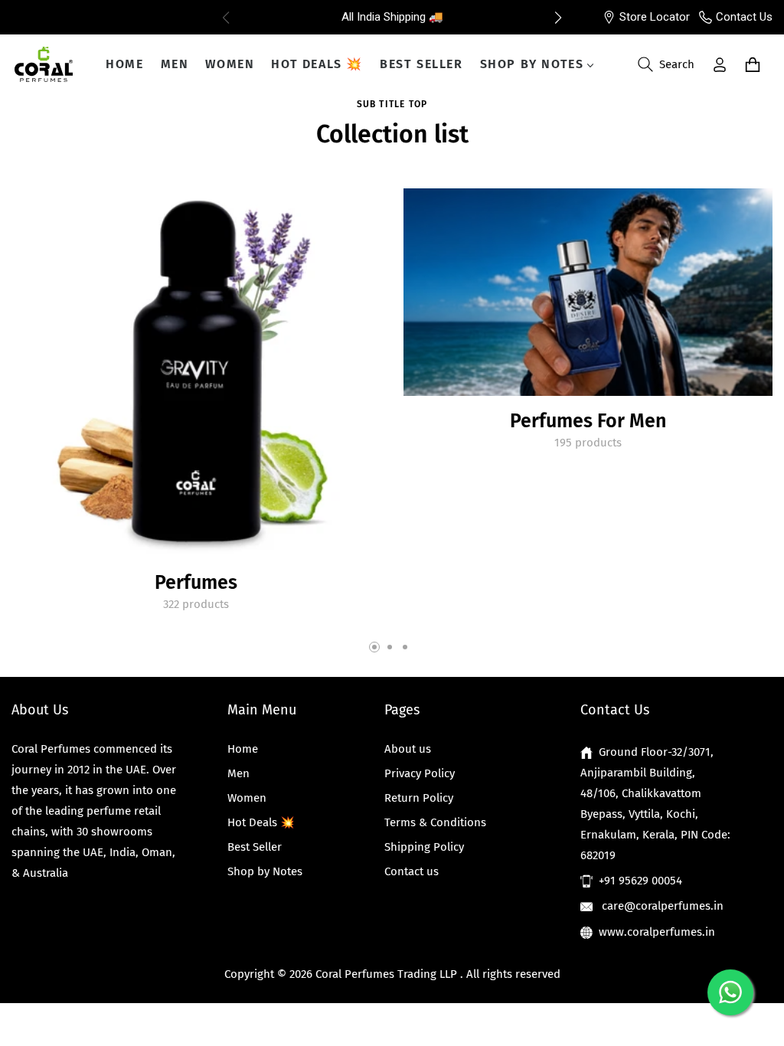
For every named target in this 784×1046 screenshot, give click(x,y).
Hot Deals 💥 (261, 822)
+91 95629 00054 (640, 880)
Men (238, 773)
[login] (720, 64)
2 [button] (389, 647)
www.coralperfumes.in (657, 932)
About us (407, 749)
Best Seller (254, 847)
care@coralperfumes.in (661, 906)
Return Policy (418, 798)
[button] (558, 17)
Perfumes (196, 582)
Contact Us (744, 17)
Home (242, 749)
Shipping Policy (424, 847)
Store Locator (654, 17)
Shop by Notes (264, 871)
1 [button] (374, 647)
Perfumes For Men (588, 421)
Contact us (411, 871)
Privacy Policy (419, 773)
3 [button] (405, 647)
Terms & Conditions (435, 822)
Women (246, 798)
